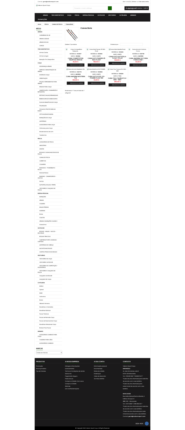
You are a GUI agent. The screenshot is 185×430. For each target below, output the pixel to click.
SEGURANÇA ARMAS (45, 66)
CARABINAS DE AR (44, 35)
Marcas (39, 348)
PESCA (77, 15)
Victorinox (42, 296)
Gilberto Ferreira (44, 303)
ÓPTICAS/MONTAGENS (46, 114)
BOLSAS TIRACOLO (45, 236)
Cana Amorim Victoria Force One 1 (138, 59)
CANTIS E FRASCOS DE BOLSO (48, 252)
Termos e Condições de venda (75, 371)
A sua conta (99, 361)
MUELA (41, 286)
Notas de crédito (99, 371)
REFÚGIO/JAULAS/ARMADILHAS (48, 95)
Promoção (39, 366)
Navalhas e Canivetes (46, 307)
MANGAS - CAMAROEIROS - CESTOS (47, 177)
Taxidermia (42, 135)
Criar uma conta (143, 1)
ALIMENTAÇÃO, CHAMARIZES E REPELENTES (48, 91)
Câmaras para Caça (46, 128)
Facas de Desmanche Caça (48, 321)
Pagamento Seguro (71, 376)
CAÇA (69, 15)
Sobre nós (68, 374)
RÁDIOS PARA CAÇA (45, 87)
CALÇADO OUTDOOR (45, 276)
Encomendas (98, 369)
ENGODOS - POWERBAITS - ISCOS (47, 168)
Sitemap (67, 386)
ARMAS (45, 15)
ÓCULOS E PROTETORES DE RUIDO (47, 110)
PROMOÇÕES (42, 19)
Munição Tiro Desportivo (47, 59)
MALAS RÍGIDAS (44, 207)
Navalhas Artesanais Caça (47, 324)
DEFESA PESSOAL (88, 15)
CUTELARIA (123, 15)
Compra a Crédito (71, 384)
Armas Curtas (43, 52)
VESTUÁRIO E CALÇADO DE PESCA (46, 189)
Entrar (134, 1)
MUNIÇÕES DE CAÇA (45, 118)
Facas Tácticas (44, 314)
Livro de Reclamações (72, 389)
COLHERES (42, 164)
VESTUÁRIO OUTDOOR (46, 262)
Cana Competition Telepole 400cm (75, 59)
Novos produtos (41, 369)
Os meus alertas (99, 379)
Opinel (41, 289)
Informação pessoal (100, 366)
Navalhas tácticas (45, 310)
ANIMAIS (133, 15)
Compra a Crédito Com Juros (74, 381)
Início (38, 28)
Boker (41, 300)
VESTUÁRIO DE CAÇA (45, 259)
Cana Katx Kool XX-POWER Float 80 (96, 77)
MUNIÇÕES (42, 197)
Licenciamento (69, 369)
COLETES (42, 218)
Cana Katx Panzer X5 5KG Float (96, 59)
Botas (41, 214)
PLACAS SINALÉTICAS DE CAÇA (48, 102)
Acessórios (42, 224)
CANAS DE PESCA (44, 157)
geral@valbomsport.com (50, 1)
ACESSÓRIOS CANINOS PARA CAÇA (47, 335)
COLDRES (42, 204)
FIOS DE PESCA (43, 173)
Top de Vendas (41, 371)
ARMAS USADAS (44, 39)
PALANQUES (43, 106)
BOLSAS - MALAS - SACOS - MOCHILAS (47, 232)
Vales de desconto (100, 376)
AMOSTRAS (42, 145)
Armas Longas (43, 56)
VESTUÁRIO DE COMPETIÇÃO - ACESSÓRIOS (48, 266)
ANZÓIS (41, 149)
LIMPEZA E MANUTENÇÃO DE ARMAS (47, 70)
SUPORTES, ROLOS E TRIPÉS (47, 185)
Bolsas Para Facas (45, 328)
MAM (40, 293)
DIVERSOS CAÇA (44, 75)
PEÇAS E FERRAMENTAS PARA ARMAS (47, 82)
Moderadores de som (46, 132)
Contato (127, 361)
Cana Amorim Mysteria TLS (75, 77)
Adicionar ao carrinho (75, 65)
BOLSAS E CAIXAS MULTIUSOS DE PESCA (48, 153)
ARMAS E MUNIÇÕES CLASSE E (48, 221)
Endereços (97, 374)
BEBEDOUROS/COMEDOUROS (48, 99)
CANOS (41, 46)
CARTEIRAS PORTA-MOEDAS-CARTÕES (47, 240)
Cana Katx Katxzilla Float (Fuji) (117, 57)
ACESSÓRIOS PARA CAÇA (47, 125)
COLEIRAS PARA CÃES (45, 340)
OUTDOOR (101, 15)
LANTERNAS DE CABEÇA (46, 245)
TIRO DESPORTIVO (57, 15)
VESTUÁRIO (112, 15)
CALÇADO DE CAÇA (45, 279)
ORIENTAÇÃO (43, 78)
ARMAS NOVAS (43, 42)
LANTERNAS (42, 121)
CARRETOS (42, 161)
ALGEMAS (42, 211)
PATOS (41, 181)
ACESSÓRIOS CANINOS (46, 343)
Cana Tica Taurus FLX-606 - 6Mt (117, 79)
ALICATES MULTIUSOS (45, 248)
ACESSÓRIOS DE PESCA (46, 142)
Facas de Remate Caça (46, 317)
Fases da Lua (69, 379)
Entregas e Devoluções (72, 366)
